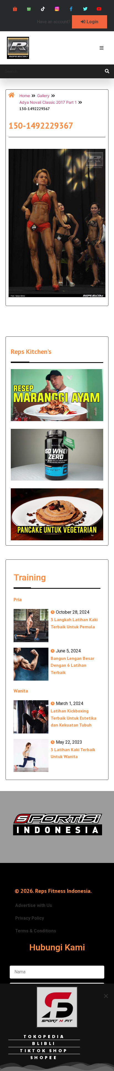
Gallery (43, 95)
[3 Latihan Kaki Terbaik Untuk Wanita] (31, 755)
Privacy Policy (29, 918)
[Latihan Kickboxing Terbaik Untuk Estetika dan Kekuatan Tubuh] (31, 716)
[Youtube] (99, 9)
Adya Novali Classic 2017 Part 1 (48, 102)
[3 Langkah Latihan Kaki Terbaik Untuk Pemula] (31, 625)
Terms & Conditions (35, 930)
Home (24, 95)
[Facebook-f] (71, 9)
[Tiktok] (43, 9)
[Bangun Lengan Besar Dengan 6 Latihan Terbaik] (31, 664)
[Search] (107, 71)
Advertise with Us (33, 905)
